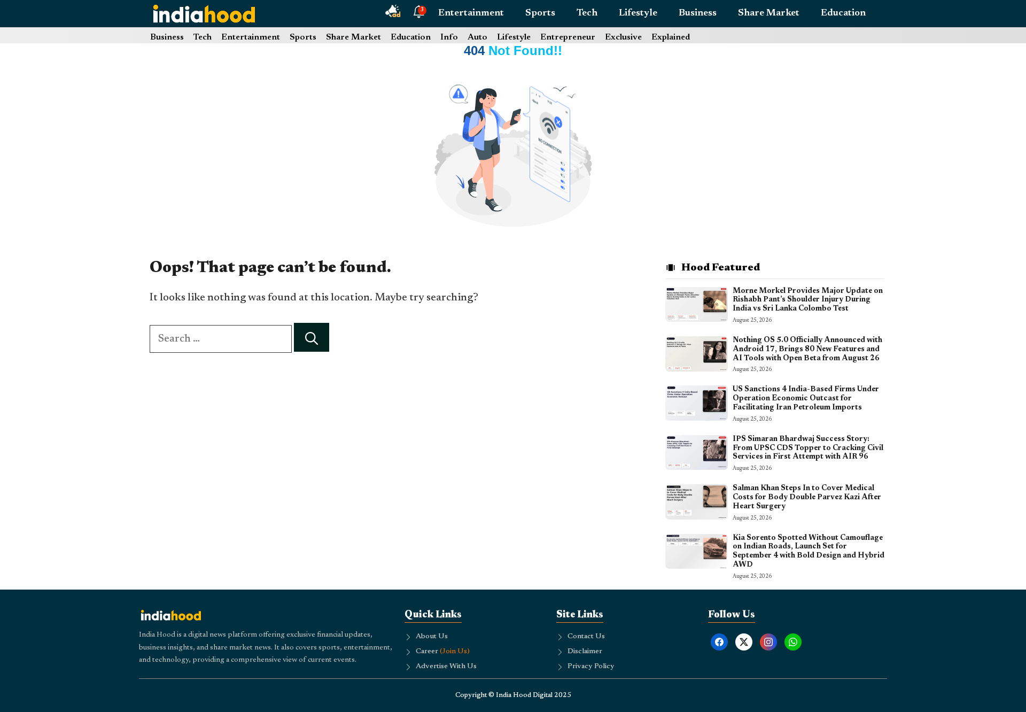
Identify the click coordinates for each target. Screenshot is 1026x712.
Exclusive (623, 37)
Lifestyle (638, 13)
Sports (540, 13)
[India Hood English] (204, 13)
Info (449, 37)
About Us (432, 636)
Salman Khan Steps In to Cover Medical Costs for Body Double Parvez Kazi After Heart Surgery (807, 497)
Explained (670, 37)
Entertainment (471, 13)
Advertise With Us (446, 666)
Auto (477, 37)
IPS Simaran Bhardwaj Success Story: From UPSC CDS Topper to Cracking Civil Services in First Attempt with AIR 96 (808, 448)
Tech (587, 13)
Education (843, 13)
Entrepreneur (567, 37)
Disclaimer (585, 651)
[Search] (311, 337)
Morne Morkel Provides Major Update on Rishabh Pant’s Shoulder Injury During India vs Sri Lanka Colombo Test (808, 300)
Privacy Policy (591, 666)
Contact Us (586, 636)
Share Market (768, 13)
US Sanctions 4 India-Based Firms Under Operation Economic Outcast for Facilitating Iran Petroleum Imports (806, 399)
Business (698, 13)
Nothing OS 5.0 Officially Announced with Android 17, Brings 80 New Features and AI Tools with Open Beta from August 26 (807, 349)
